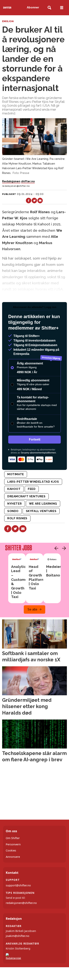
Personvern (13, 844)
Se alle (32, 609)
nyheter (14, 503)
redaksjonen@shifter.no (21, 903)
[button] (55, 548)
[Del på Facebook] (28, 200)
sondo (13, 511)
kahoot (14, 489)
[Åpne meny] (61, 8)
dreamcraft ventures (26, 496)
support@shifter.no (18, 885)
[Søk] (49, 7)
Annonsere (13, 857)
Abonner (33, 7)
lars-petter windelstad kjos (33, 481)
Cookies (11, 850)
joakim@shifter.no (17, 936)
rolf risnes (17, 518)
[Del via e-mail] (40, 200)
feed (31, 489)
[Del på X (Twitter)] (34, 200)
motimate (15, 474)
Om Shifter (13, 838)
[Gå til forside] (7, 8)
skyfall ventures (41, 511)
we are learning (43, 503)
